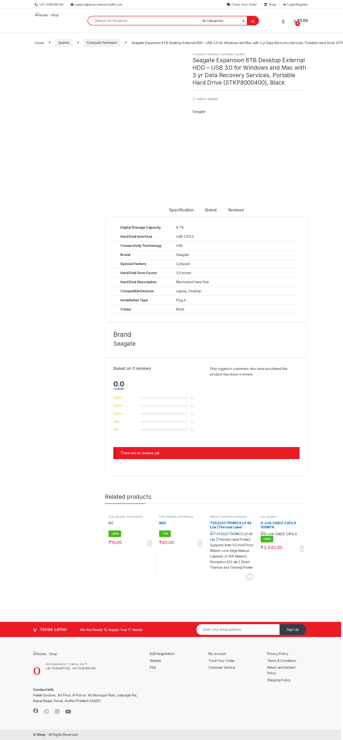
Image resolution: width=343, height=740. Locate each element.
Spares (63, 43)
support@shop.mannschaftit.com (98, 4)
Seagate (198, 112)
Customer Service (221, 667)
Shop (272, 4)
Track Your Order (244, 4)
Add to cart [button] (149, 543)
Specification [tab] (181, 210)
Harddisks (227, 54)
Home (39, 43)
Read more (249, 577)
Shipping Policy (278, 680)
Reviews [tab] (236, 210)
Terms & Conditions (281, 661)
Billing (214, 516)
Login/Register (297, 4)
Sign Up (293, 629)
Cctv (111, 516)
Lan (263, 516)
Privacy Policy (277, 654)
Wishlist (155, 661)
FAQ (153, 667)
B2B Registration (162, 654)
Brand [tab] (210, 210)
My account (217, 654)
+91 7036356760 (51, 4)
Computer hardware (102, 43)
